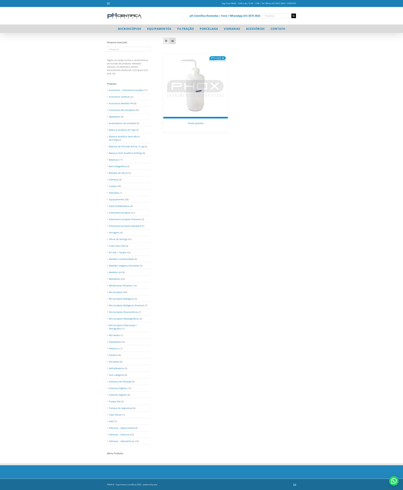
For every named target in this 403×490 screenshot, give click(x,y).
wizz (155, 484)
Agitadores (114, 116)
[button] (394, 481)
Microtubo (114, 335)
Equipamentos (116, 199)
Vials (111, 421)
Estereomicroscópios (120, 212)
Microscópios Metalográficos (124, 318)
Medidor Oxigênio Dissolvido (124, 265)
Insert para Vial (117, 245)
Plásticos (113, 348)
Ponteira (113, 355)
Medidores (114, 278)
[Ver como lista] (172, 41)
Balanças (113, 159)
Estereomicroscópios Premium (125, 219)
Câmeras (113, 179)
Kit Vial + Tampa (117, 252)
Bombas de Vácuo (118, 172)
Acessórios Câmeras (119, 96)
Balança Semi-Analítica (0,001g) (125, 153)
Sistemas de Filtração (120, 381)
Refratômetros (116, 368)
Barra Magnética (117, 166)
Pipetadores (115, 341)
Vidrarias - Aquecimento (121, 427)
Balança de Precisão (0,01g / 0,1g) (126, 146)
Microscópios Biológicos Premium (126, 305)
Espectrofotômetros (119, 206)
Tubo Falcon (115, 414)
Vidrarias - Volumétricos (121, 441)
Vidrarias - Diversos (119, 434)
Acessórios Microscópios (122, 110)
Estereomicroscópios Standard (125, 225)
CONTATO (291, 3)
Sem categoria (116, 374)
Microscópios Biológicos (121, 298)
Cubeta (112, 186)
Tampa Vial (115, 401)
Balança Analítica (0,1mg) (122, 129)
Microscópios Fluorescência (123, 312)
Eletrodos (114, 192)
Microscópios (116, 292)
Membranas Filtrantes (120, 285)
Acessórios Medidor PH (121, 103)
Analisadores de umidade (122, 123)
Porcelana (114, 361)
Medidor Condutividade (121, 259)
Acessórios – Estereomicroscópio (126, 90)
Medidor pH (115, 272)
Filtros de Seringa (118, 239)
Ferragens (114, 232)
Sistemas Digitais (118, 388)
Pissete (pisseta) (195, 123)
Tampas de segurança (120, 408)
